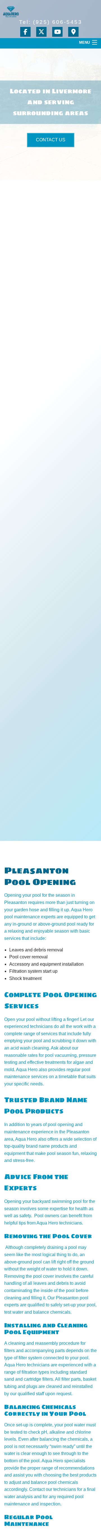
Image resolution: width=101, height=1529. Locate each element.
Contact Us (50, 139)
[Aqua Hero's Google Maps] (74, 32)
